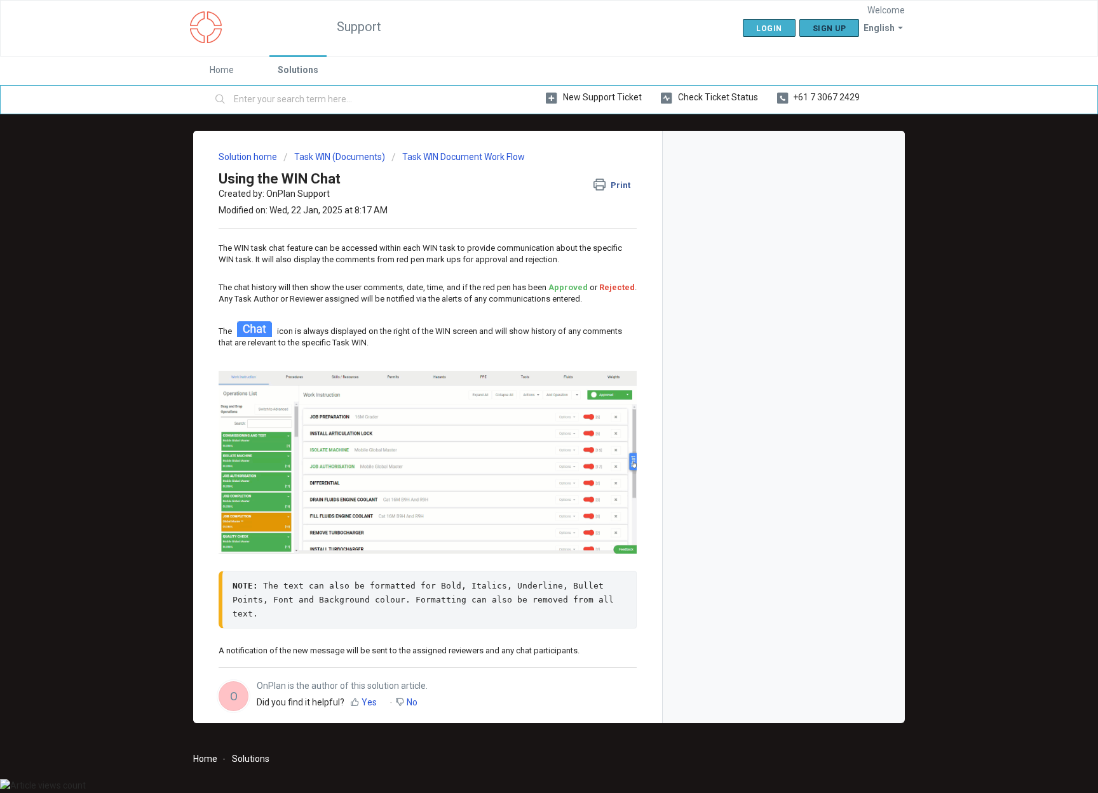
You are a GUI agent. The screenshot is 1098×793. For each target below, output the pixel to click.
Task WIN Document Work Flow (463, 157)
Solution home (249, 157)
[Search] (220, 99)
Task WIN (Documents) (339, 157)
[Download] (525, 231)
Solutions (298, 70)
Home (222, 70)
